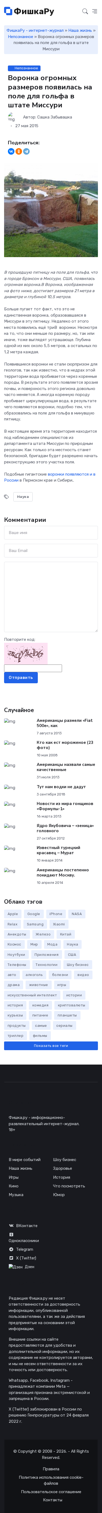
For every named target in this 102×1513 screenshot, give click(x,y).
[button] (94, 12)
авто (12, 975)
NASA (77, 914)
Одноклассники (24, 1240)
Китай (66, 934)
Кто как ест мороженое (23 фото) (65, 745)
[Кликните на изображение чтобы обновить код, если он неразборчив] (26, 653)
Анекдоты (17, 934)
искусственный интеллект (32, 995)
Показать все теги (51, 1046)
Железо (43, 934)
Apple (13, 914)
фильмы (40, 1036)
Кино (13, 1186)
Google (33, 914)
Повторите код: (19, 639)
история (15, 1005)
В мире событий (25, 1159)
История (61, 1177)
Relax (13, 924)
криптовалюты (71, 1005)
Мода (52, 944)
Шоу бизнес (78, 965)
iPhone (56, 914)
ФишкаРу (33, 11)
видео (83, 975)
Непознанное (20, 36)
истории (74, 995)
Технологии (46, 965)
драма (14, 985)
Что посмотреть (69, 1186)
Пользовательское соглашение (51, 1491)
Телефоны (17, 965)
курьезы (15, 1015)
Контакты (52, 1500)
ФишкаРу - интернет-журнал (35, 30)
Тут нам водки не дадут (61, 787)
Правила (51, 1469)
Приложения (46, 955)
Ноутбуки (16, 955)
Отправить (21, 677)
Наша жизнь (80, 30)
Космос (14, 944)
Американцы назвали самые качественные (66, 767)
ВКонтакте (27, 1225)
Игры (13, 1177)
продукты (17, 1026)
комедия (40, 1005)
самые (41, 1026)
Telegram (24, 1249)
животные (38, 985)
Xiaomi (59, 924)
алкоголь (34, 975)
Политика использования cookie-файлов (51, 1480)
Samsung (35, 924)
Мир (34, 944)
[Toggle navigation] (75, 12)
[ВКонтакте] (11, 151)
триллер (16, 1036)
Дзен (29, 1266)
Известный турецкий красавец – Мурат (58, 850)
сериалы (64, 1026)
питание (40, 1015)
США (72, 955)
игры (61, 985)
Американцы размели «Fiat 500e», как (65, 723)
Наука (23, 497)
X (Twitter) (26, 1258)
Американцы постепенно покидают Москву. (63, 872)
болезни (60, 975)
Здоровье (62, 1168)
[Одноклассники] (19, 151)
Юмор (59, 1194)
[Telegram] (26, 151)
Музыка (16, 1194)
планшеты (67, 1015)
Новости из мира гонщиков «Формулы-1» (65, 806)
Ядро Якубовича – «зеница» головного (65, 828)
